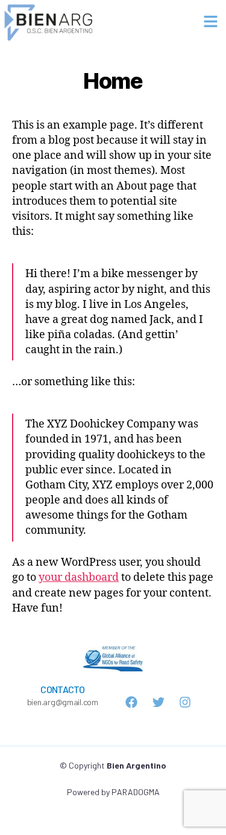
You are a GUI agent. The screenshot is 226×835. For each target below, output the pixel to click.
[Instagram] (185, 702)
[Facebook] (131, 702)
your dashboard (79, 577)
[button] (211, 22)
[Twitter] (158, 702)
